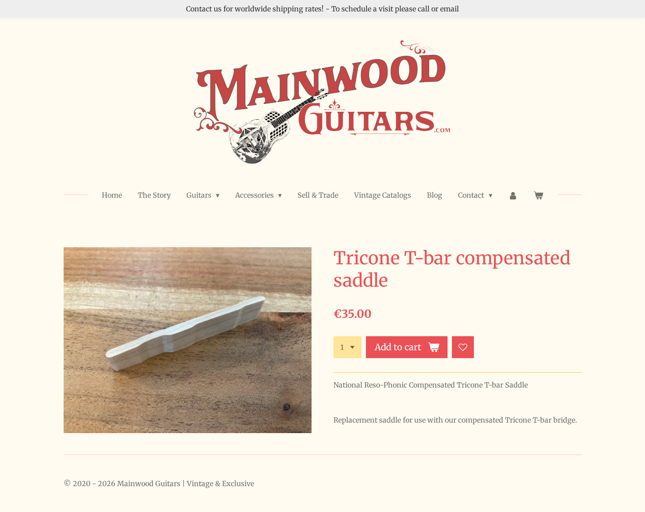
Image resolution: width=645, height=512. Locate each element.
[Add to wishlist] (463, 347)
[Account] (512, 195)
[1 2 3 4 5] (347, 347)
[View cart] (538, 195)
